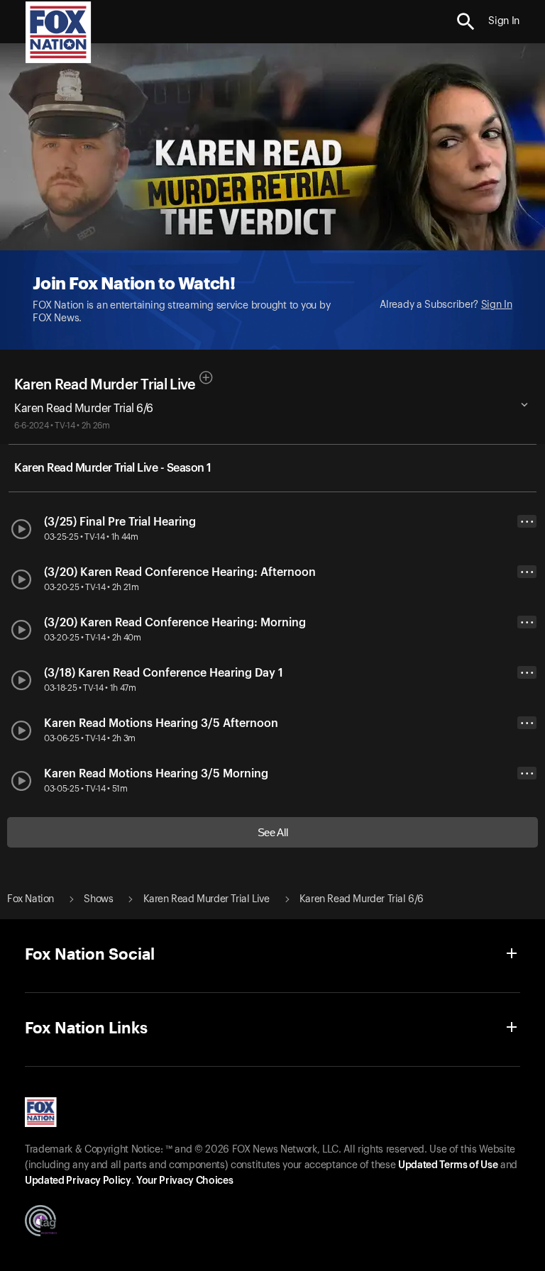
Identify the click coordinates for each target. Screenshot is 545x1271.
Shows (98, 899)
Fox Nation (30, 899)
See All (273, 832)
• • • (527, 522)
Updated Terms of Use (447, 1165)
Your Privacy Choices (184, 1181)
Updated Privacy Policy (78, 1181)
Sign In (496, 305)
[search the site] (466, 21)
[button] (466, 21)
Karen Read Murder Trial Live (104, 385)
